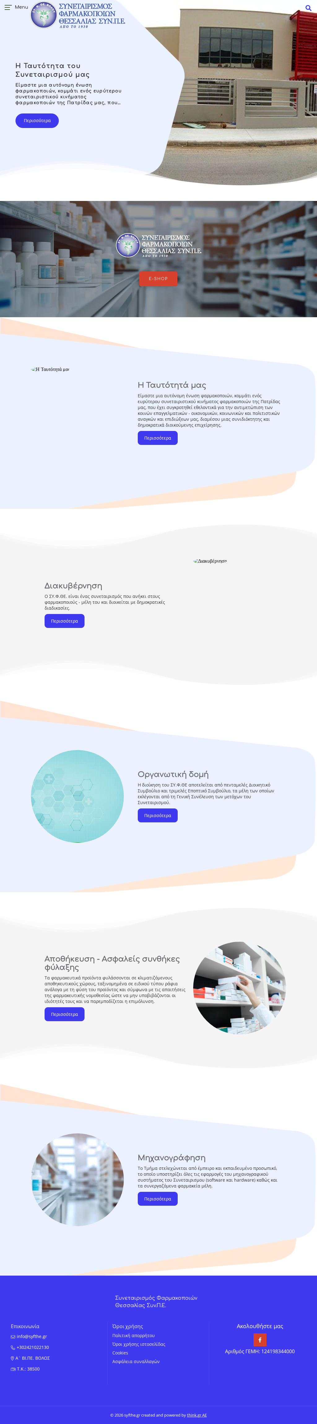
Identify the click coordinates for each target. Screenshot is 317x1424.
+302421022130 (33, 1347)
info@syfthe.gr (32, 1336)
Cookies (120, 1353)
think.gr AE (197, 1415)
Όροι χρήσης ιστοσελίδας (138, 1344)
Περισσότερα (37, 120)
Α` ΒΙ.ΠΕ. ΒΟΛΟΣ (32, 1358)
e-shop (158, 279)
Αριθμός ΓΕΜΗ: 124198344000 (260, 1351)
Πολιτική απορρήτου (133, 1335)
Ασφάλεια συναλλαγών (136, 1361)
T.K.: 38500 (28, 1369)
